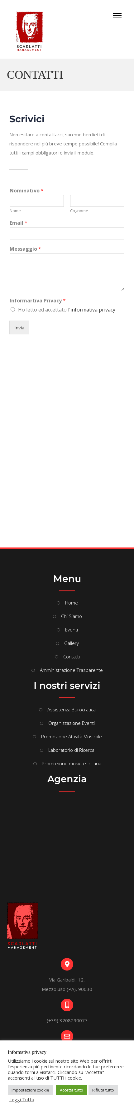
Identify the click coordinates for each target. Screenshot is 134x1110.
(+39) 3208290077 (67, 1020)
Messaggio (25, 249)
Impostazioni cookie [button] (30, 1090)
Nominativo (27, 190)
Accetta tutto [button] (71, 1090)
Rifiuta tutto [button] (103, 1090)
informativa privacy (92, 309)
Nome (15, 210)
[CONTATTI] (32, 31)
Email (18, 223)
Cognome (79, 210)
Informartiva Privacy (38, 300)
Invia (19, 327)
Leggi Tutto (21, 1099)
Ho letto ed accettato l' (66, 309)
